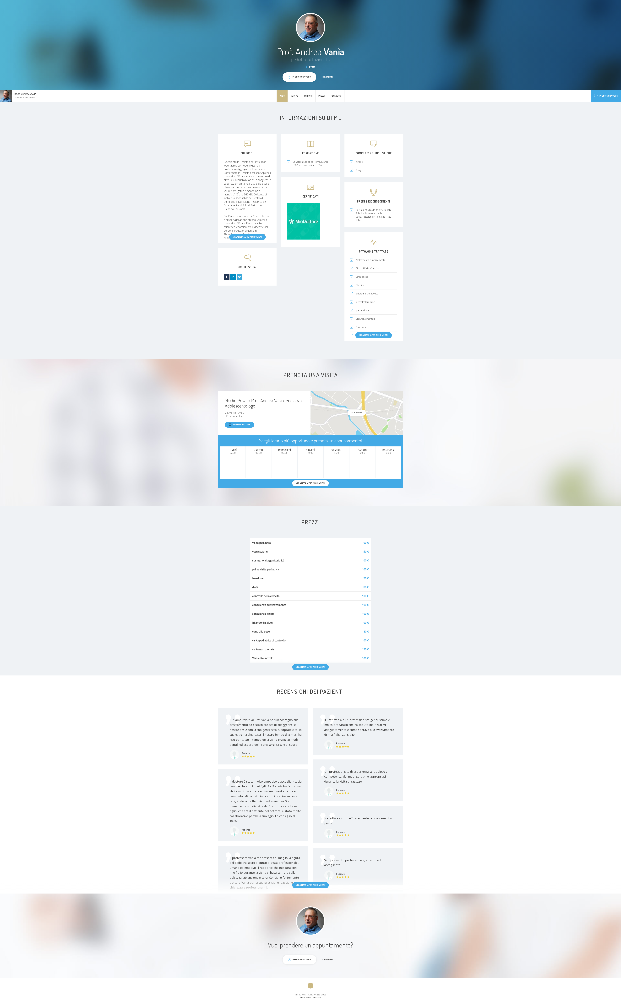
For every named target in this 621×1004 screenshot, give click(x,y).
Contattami (327, 77)
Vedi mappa (356, 412)
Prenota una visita (608, 95)
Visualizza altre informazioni (247, 236)
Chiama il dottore (241, 424)
